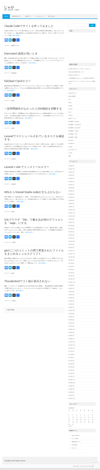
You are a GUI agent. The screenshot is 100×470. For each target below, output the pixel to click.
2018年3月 (71, 338)
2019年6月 (71, 319)
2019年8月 (71, 313)
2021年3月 (71, 269)
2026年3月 (71, 165)
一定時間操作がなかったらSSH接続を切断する (33, 108)
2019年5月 (71, 323)
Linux (12, 100)
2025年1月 (71, 184)
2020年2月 (71, 304)
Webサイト (28, 16)
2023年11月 (71, 213)
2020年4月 (71, 298)
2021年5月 (71, 266)
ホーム (6, 16)
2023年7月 (71, 222)
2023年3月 (71, 235)
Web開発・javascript (74, 127)
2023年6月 (71, 225)
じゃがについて (40, 16)
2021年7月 (71, 260)
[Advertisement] (83, 47)
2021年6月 (71, 263)
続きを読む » (17, 35)
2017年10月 (71, 348)
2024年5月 (71, 197)
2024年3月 (71, 203)
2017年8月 (71, 354)
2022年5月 (71, 244)
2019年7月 (71, 316)
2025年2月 (71, 181)
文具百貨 (74, 444)
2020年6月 (71, 291)
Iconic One (76, 466)
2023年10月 (71, 216)
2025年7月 (71, 172)
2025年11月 (71, 169)
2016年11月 (71, 379)
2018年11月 (71, 329)
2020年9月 (71, 285)
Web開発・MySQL (73, 131)
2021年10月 (71, 257)
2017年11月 (71, 345)
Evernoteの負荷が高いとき (21, 53)
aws (69, 99)
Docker (70, 105)
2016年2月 (71, 395)
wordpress (71, 143)
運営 (69, 156)
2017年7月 (71, 357)
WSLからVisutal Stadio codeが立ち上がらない (32, 191)
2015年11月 (71, 398)
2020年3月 (71, 301)
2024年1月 (71, 206)
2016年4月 (71, 392)
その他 (13, 242)
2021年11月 (71, 253)
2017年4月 (71, 367)
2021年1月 (71, 276)
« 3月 (69, 426)
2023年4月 (71, 231)
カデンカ (74, 448)
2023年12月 (71, 209)
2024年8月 (71, 187)
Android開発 (71, 96)
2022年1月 (71, 250)
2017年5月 (71, 364)
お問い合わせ (51, 16)
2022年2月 (71, 247)
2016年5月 (71, 389)
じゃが (9, 7)
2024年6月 (71, 194)
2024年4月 (71, 200)
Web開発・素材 (72, 137)
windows (14, 73)
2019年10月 (71, 310)
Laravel (13, 159)
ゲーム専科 (75, 438)
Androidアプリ (16, 16)
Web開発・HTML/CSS (74, 124)
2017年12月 (71, 342)
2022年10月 (71, 241)
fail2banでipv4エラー (17, 80)
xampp (70, 146)
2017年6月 (71, 360)
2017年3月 (71, 370)
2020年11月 (71, 282)
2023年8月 (71, 219)
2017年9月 (71, 351)
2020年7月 (71, 288)
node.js (70, 115)
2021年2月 (71, 272)
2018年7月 (71, 335)
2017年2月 (71, 373)
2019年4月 (71, 326)
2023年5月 (71, 228)
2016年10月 (71, 382)
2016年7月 (71, 386)
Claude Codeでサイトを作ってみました (29, 25)
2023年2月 (71, 238)
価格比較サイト (76, 441)
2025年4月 (71, 175)
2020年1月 (71, 307)
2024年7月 (71, 191)
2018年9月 (71, 332)
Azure (70, 102)
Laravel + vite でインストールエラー (26, 166)
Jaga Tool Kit (75, 435)
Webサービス (15, 45)
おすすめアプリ (72, 149)
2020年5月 (71, 294)
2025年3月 (71, 178)
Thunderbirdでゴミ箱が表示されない (27, 281)
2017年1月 (71, 376)
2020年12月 (71, 279)
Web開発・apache (73, 121)
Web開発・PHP (72, 134)
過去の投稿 (10, 309)
